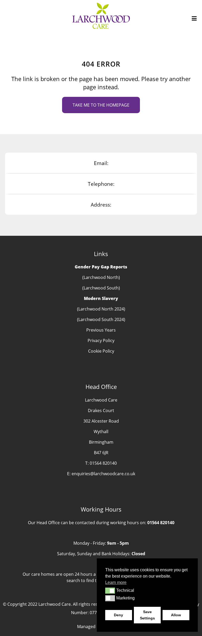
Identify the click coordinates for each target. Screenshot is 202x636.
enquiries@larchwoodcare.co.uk (103, 474)
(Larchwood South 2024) (101, 319)
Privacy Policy (101, 340)
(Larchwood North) (101, 277)
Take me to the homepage (101, 105)
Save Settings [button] (147, 615)
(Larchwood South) (101, 288)
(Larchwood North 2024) (101, 309)
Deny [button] (118, 615)
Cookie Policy (101, 351)
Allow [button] (176, 615)
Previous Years (101, 330)
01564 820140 (103, 463)
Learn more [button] (116, 582)
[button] (110, 590)
